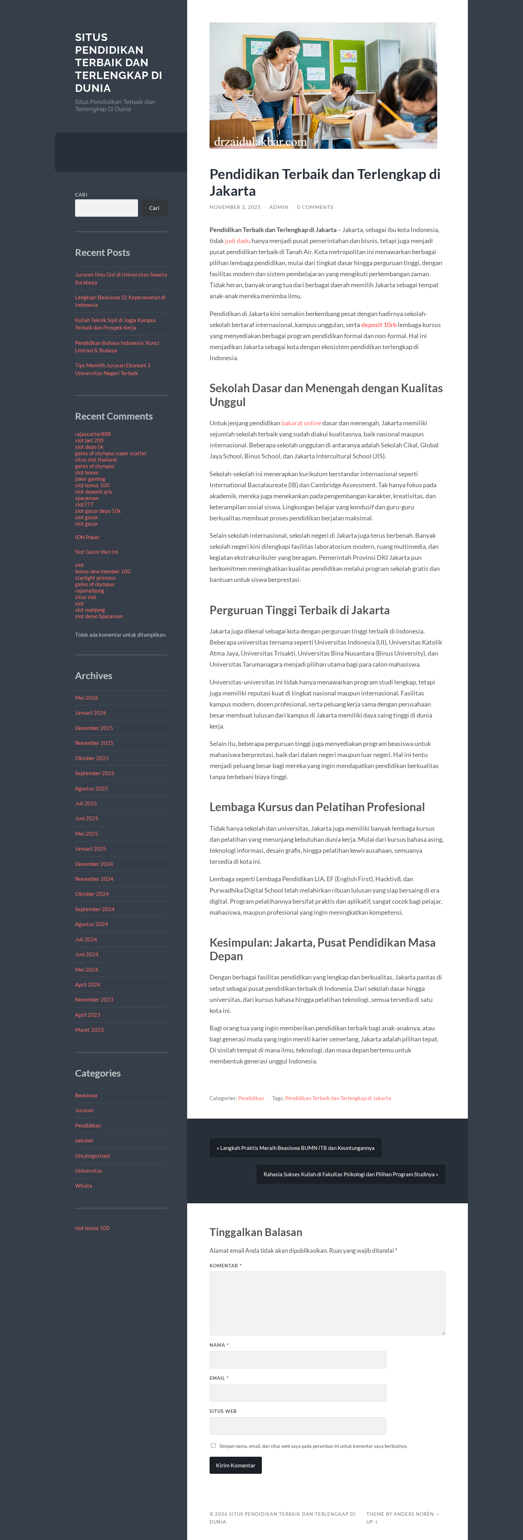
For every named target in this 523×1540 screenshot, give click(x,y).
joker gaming (90, 478)
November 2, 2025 (235, 207)
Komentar (226, 1265)
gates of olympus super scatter (111, 453)
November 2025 (94, 743)
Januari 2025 (90, 848)
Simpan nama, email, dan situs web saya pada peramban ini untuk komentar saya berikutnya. (314, 1446)
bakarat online (301, 423)
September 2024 (95, 909)
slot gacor (86, 517)
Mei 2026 (86, 697)
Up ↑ (372, 1522)
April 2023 (87, 1014)
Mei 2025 (86, 833)
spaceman (87, 498)
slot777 (84, 504)
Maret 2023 (89, 1029)
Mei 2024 (86, 969)
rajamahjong (89, 590)
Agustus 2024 (91, 924)
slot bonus (87, 472)
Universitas (88, 1170)
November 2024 (94, 879)
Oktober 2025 (92, 758)
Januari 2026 (90, 712)
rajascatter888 (93, 434)
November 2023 (94, 999)
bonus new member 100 (103, 571)
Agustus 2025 (91, 788)
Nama (219, 1345)
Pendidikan (88, 1125)
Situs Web (223, 1411)
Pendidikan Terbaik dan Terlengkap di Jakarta (338, 1098)
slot (79, 565)
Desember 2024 (94, 864)
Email (219, 1378)
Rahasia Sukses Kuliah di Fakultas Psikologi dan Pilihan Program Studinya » (351, 1174)
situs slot (85, 597)
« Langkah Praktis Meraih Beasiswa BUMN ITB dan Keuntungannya (296, 1148)
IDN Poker (87, 537)
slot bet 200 (89, 440)
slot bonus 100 (92, 485)
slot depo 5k (89, 446)
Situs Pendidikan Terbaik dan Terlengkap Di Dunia (119, 62)
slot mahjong (90, 609)
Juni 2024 (87, 954)
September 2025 (95, 773)
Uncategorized (92, 1155)
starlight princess (95, 577)
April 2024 (87, 984)
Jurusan (84, 1110)
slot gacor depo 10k (98, 511)
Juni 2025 (87, 818)
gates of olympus (95, 466)
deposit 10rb (379, 325)
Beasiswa (86, 1095)
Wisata (83, 1185)
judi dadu (237, 241)
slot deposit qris (93, 491)
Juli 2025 (86, 803)
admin (279, 207)
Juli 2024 (86, 939)
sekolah (84, 1140)
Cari (81, 195)
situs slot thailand (96, 459)
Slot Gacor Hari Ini (96, 551)
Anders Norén (414, 1514)
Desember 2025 (94, 728)
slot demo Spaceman (99, 616)
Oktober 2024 (92, 893)
